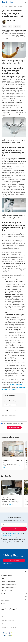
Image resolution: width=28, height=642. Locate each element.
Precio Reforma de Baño (6, 573)
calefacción (7, 404)
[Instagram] (2, 609)
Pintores (3, 585)
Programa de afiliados (6, 604)
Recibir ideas (14, 529)
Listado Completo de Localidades (9, 590)
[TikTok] (17, 609)
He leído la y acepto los (14, 534)
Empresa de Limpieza (6, 578)
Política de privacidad (8, 620)
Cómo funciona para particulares (8, 595)
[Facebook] (6, 609)
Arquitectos (3, 590)
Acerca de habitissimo (6, 602)
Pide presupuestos (14, 639)
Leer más (11, 504)
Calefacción (20, 6)
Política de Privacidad (14, 533)
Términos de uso (7, 535)
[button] (14, 572)
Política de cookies (7, 623)
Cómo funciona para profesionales (9, 598)
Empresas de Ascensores (7, 577)
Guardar (18, 26)
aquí (10, 543)
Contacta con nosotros (6, 605)
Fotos (2, 583)
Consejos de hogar (12, 6)
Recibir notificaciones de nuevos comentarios (12, 423)
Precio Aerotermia (5, 575)
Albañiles (3, 588)
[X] (9, 609)
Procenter (3, 584)
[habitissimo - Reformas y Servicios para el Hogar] (6, 2)
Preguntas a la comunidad (7, 581)
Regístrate (3, 597)
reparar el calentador (16, 384)
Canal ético (3, 603)
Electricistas (3, 587)
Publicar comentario (14, 427)
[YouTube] (13, 609)
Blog (6, 6)
